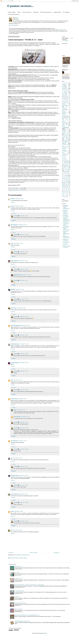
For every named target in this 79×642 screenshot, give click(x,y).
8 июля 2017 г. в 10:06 (17, 530)
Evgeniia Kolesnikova (15, 344)
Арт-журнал (64, 85)
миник (63, 116)
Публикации (35, 12)
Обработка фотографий (65, 216)
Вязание (63, 93)
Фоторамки (64, 158)
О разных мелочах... (20, 6)
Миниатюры (64, 114)
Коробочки (64, 108)
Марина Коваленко (15, 260)
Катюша (12, 198)
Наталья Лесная (14, 398)
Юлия (15, 409)
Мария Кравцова (14, 224)
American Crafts (66, 167)
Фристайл (63, 160)
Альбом (64, 84)
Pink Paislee (66, 188)
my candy (68, 187)
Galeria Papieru (64, 177)
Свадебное (68, 138)
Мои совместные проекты (13, 14)
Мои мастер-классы (27, 12)
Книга (69, 101)
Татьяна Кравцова (14, 494)
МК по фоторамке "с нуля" (20, 603)
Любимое (64, 112)
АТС (63, 86)
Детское (68, 96)
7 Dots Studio (65, 82)
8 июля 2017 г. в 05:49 (18, 511)
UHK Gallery (64, 196)
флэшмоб (64, 156)
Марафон (64, 113)
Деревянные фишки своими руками (22, 621)
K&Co (63, 181)
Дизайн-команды (57, 12)
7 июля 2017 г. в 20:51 (23, 466)
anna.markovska (14, 440)
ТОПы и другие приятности (46, 12)
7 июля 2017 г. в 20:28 (23, 234)
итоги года (66, 100)
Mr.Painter (63, 187)
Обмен (63, 124)
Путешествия (65, 135)
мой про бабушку (49, 69)
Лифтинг (63, 110)
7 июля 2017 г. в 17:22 (22, 440)
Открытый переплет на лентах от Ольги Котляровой (66, 219)
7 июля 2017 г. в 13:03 (18, 243)
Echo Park (68, 173)
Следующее (10, 552)
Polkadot (63, 190)
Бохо (63, 89)
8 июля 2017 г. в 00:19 (23, 494)
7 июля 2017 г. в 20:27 (23, 215)
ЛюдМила (13, 289)
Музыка (66, 118)
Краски (63, 109)
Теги (63, 152)
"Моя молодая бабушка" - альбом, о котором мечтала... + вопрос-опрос (29, 584)
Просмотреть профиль (13, 25)
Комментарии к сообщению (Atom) (22, 554)
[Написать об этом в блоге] (22, 188)
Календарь (64, 101)
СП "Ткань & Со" (65, 144)
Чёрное (67, 162)
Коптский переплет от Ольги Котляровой (65, 212)
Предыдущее (56, 552)
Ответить (13, 202)
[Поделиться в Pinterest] (25, 188)
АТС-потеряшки (66, 12)
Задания (68, 97)
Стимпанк (64, 149)
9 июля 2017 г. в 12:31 (23, 280)
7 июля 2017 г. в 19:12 (25, 416)
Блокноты (64, 88)
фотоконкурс (64, 157)
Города (68, 93)
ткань (63, 154)
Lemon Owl (66, 182)
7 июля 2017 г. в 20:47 (23, 389)
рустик (63, 137)
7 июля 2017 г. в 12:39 (19, 198)
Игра (65, 98)
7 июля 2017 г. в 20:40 (23, 316)
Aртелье (68, 165)
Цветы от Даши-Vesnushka (66, 247)
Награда (63, 121)
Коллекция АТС (66, 105)
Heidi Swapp (66, 179)
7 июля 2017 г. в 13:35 (19, 289)
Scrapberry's (66, 191)
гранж (63, 96)
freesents (16, 17)
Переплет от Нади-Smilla (65, 240)
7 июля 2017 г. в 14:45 (26, 325)
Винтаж (65, 92)
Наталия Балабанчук (15, 362)
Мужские (68, 117)
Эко (69, 164)
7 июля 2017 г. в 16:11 (24, 344)
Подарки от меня (18, 578)
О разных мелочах (62, 29)
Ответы (13, 213)
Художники (66, 161)
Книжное (64, 103)
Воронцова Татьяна (15, 475)
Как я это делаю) (18, 609)
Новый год (65, 122)
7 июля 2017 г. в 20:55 (23, 427)
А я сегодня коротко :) (19, 590)
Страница (64, 150)
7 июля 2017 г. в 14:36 (21, 308)
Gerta (12, 380)
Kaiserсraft (68, 181)
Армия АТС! (17, 596)
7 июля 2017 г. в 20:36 (23, 269)
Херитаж (68, 160)
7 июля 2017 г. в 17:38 (17, 458)
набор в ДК (65, 120)
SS (68, 192)
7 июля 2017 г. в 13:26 (23, 260)
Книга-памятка (66, 102)
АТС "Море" (17, 572)
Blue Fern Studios (67, 170)
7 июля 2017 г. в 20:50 (23, 449)
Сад (69, 137)
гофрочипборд (65, 94)
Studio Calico (65, 194)
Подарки (64, 130)
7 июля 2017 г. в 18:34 (23, 475)
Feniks (12, 243)
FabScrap (64, 174)
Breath (12, 511)
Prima (69, 190)
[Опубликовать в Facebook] (24, 188)
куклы (68, 109)
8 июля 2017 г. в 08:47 (23, 521)
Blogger (45, 633)
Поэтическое (64, 131)
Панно (67, 129)
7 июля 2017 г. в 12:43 (19, 206)
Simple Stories (64, 192)
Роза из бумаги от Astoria (66, 242)
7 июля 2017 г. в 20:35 (23, 251)
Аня (11, 458)
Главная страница (11, 12)
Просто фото (66, 133)
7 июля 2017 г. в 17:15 (17, 380)
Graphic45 (68, 178)
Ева (11, 530)
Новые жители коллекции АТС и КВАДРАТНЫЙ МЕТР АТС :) (27, 615)
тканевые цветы (65, 153)
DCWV (64, 173)
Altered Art (66, 166)
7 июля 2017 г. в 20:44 (23, 353)
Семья (66, 140)
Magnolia (63, 183)
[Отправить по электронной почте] (21, 188)
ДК (64, 97)
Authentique (67, 169)
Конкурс (66, 106)
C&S (69, 171)
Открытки (65, 127)
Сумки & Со (65, 244)
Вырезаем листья (18, 566)
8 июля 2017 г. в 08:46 (23, 502)
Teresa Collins (65, 195)
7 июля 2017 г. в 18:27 (20, 409)
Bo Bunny (65, 171)
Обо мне (19, 12)
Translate (66, 40)
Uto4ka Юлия (13, 308)
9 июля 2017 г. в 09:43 (26, 274)
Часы (63, 162)
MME (68, 186)
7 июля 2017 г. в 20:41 (23, 335)
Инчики (69, 98)
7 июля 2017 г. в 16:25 (24, 362)
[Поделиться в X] (23, 188)
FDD (67, 175)
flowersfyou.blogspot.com (16, 325)
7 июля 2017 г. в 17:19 (22, 398)
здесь (25, 170)
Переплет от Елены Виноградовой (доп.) (66, 233)
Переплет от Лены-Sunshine (66, 237)
